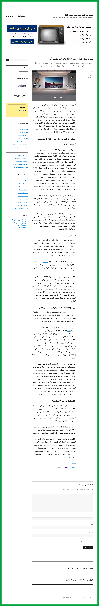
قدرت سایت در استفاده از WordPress (70, 597)
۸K (68, 330)
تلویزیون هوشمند (89, 77)
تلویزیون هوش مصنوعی (20, 227)
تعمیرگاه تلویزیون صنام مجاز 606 (79, 15)
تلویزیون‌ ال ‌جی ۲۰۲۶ (21, 225)
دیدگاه (91, 493)
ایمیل (91, 524)
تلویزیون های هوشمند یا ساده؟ (21, 205)
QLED (45, 261)
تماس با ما (10, 16)
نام (92, 515)
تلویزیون (91, 75)
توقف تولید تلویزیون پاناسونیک (19, 219)
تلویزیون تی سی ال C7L (20, 223)
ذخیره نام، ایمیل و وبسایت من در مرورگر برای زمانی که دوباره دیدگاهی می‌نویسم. (74, 541)
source (74, 463)
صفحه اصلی (21, 16)
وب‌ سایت (91, 532)
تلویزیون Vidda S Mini (20, 221)
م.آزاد (92, 70)
